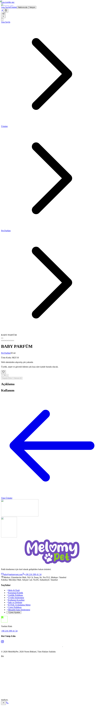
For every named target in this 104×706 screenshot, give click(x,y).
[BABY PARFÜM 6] (13, 340)
